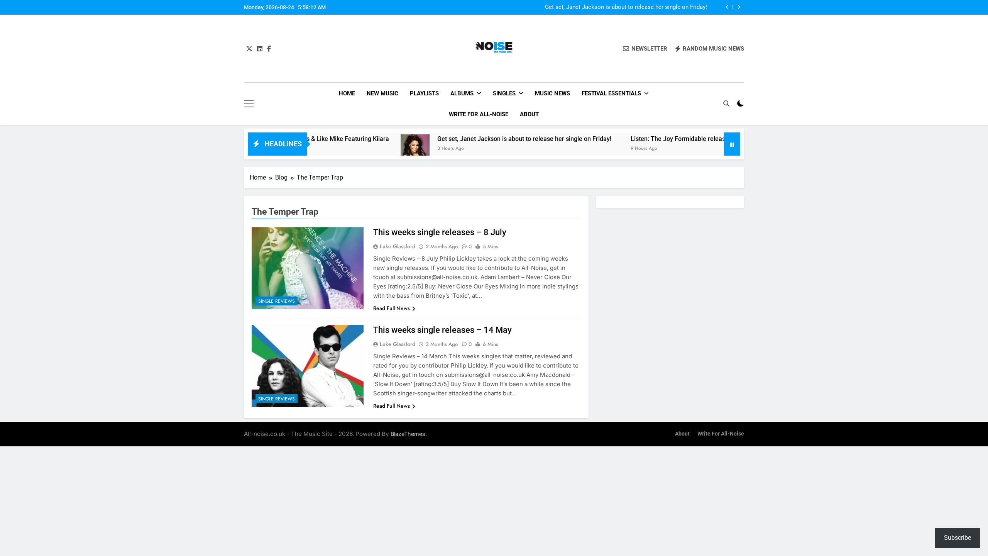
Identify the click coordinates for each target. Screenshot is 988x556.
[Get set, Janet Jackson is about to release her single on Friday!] (392, 148)
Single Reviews (276, 301)
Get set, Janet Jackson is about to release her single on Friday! (626, 7)
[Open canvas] (249, 103)
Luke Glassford (397, 246)
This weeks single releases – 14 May (442, 330)
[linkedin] (260, 49)
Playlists (424, 93)
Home (347, 93)
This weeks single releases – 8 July (439, 232)
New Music (382, 93)
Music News (552, 93)
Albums (462, 93)
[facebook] (269, 49)
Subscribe (957, 537)
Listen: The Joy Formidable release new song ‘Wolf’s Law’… (690, 138)
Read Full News (391, 308)
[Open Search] (726, 103)
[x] (249, 49)
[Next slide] (739, 7)
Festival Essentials (611, 93)
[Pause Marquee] (732, 144)
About (529, 114)
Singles (504, 93)
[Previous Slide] (727, 7)
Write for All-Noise (478, 114)
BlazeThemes (408, 434)
